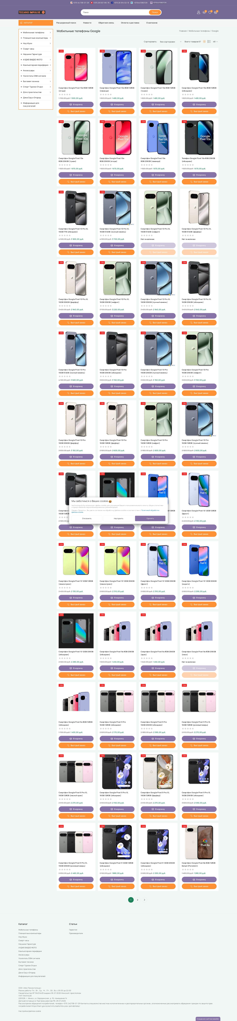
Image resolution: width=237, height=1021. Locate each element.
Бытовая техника (26, 962)
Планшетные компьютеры (30, 933)
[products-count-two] (204, 41)
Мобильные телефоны (199, 31)
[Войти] (198, 12)
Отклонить (86, 518)
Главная (183, 31)
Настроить (118, 518)
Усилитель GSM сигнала (30, 958)
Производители (76, 933)
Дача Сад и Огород (27, 972)
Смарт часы (24, 940)
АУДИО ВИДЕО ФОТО (28, 947)
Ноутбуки (23, 937)
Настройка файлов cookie (30, 1011)
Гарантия (73, 930)
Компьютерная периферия (30, 951)
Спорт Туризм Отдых (28, 965)
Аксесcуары (24, 955)
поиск (86, 12)
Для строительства (27, 969)
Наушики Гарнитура (28, 944)
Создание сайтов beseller (208, 1019)
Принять (150, 518)
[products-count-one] (209, 41)
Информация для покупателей (32, 976)
